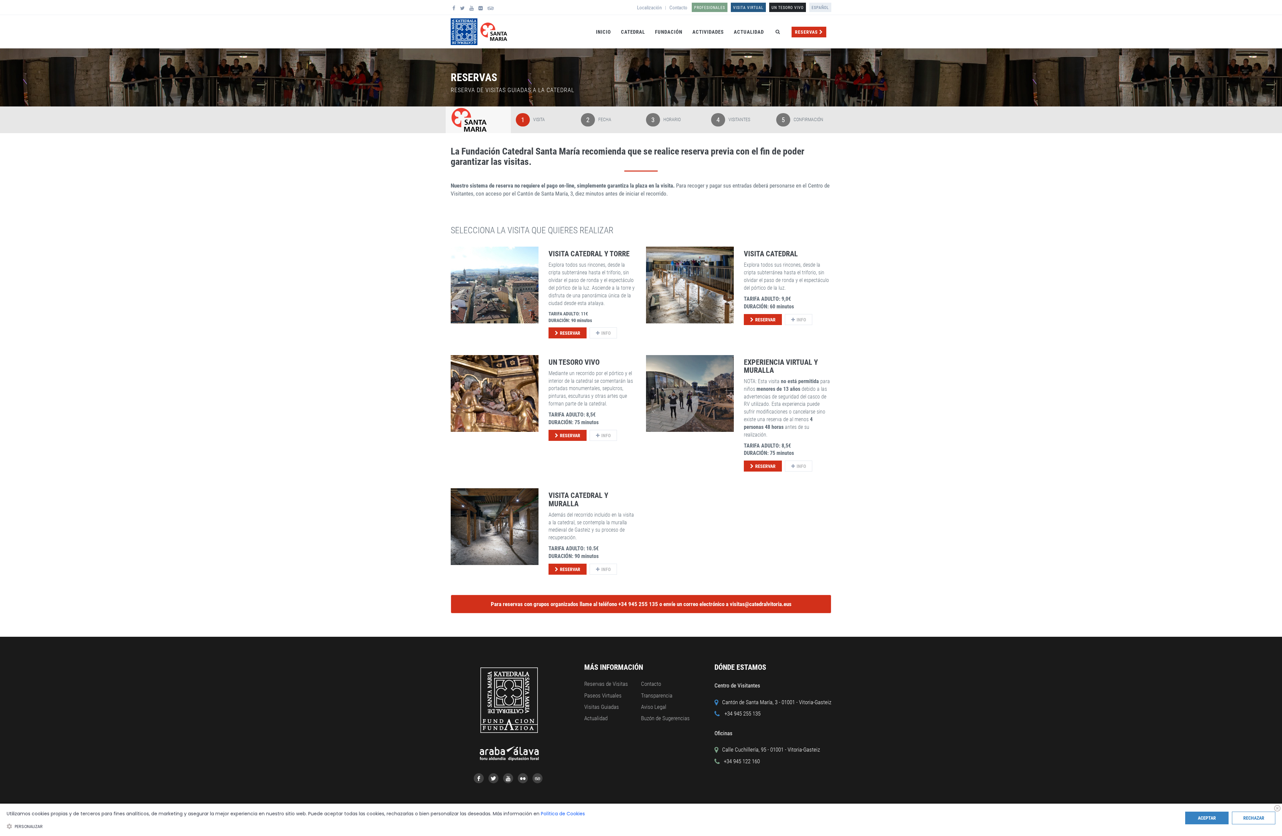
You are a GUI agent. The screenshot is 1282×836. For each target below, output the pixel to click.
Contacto (678, 8)
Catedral (633, 32)
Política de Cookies (563, 813)
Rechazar (1253, 818)
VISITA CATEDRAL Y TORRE (589, 254)
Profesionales (709, 7)
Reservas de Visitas (606, 683)
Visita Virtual (748, 7)
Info (606, 333)
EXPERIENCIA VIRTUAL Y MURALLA (781, 366)
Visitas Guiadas (601, 707)
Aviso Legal (653, 707)
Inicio (603, 32)
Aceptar (1207, 818)
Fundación (668, 32)
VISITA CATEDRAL (771, 254)
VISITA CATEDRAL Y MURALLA (578, 499)
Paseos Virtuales (603, 695)
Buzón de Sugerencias (665, 718)
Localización (649, 8)
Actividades (708, 32)
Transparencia (656, 695)
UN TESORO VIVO (788, 7)
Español (820, 7)
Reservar (570, 333)
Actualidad (749, 32)
